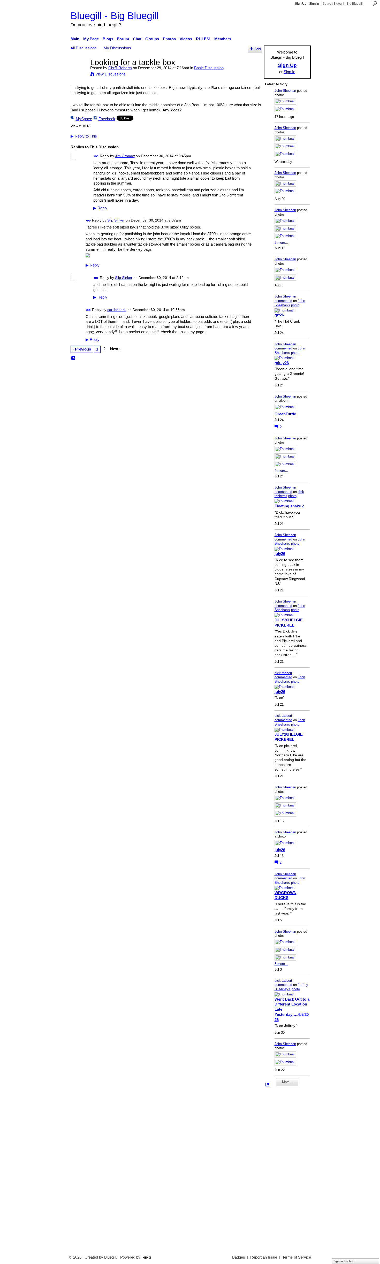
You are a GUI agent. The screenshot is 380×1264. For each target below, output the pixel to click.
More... (287, 1082)
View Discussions (110, 74)
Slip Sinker (116, 220)
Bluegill (110, 1257)
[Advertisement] (280, 1168)
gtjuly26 (282, 363)
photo (295, 305)
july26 (280, 553)
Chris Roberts (120, 68)
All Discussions (84, 48)
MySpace (84, 119)
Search (375, 3)
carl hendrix (116, 310)
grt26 (279, 315)
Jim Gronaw (125, 156)
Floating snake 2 (289, 506)
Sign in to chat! (343, 1261)
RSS (73, 358)
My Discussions (117, 48)
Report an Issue (263, 1257)
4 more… (281, 471)
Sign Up (300, 3)
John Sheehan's (290, 303)
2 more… (281, 243)
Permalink (96, 156)
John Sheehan (285, 91)
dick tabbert (283, 673)
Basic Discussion (209, 68)
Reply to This (84, 136)
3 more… (281, 964)
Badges (238, 1257)
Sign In (314, 3)
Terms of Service (296, 1257)
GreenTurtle (285, 414)
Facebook (106, 119)
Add (257, 49)
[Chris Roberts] (79, 72)
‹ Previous (82, 349)
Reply (100, 208)
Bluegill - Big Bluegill (114, 15)
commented (283, 301)
